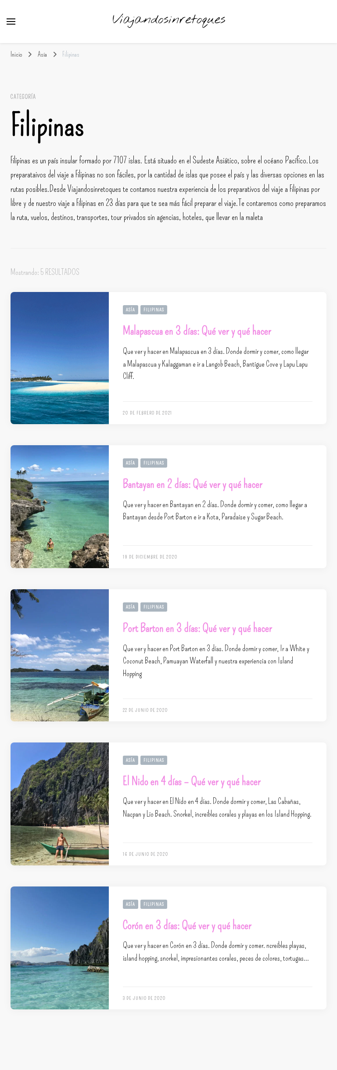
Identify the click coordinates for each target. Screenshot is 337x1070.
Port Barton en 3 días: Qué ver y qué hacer (197, 628)
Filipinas (153, 310)
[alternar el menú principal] (11, 21)
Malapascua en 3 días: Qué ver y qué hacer (197, 331)
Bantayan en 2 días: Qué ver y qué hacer (192, 484)
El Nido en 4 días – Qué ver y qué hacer (192, 781)
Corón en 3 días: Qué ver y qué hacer (187, 925)
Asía (130, 310)
